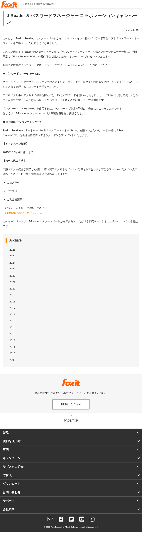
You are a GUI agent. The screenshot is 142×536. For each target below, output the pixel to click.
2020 (12, 288)
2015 (12, 320)
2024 (12, 262)
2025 (12, 256)
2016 (12, 314)
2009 (12, 359)
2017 (12, 308)
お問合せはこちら (71, 404)
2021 (12, 282)
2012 (12, 340)
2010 (12, 353)
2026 (12, 249)
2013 (12, 333)
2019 (12, 295)
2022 (12, 275)
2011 (12, 346)
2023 (12, 269)
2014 (12, 327)
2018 (12, 301)
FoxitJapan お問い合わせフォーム (22, 212)
